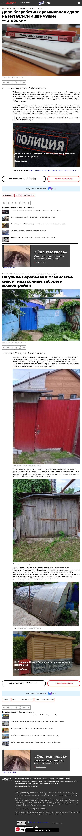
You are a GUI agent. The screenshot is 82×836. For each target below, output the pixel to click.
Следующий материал (42, 830)
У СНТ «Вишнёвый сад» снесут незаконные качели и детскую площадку (35, 735)
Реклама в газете (48, 779)
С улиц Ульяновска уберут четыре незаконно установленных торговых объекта (37, 721)
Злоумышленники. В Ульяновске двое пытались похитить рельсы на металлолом (38, 224)
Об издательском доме (23, 779)
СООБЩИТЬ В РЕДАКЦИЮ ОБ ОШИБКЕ (26, 786)
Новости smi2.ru (9, 267)
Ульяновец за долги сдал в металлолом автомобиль (28, 230)
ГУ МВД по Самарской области (12, 77)
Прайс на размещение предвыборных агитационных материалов (37, 783)
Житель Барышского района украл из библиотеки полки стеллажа (33, 237)
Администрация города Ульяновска (14, 342)
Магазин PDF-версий (63, 779)
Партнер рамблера (57, 823)
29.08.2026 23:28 (7, 274)
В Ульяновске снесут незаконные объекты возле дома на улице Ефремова (36, 742)
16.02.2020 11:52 (7, 8)
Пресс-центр (37, 779)
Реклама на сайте (71, 781)
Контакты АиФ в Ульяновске (54, 781)
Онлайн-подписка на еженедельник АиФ (29, 781)
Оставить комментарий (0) (64, 179)
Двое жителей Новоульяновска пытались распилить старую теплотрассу (45, 155)
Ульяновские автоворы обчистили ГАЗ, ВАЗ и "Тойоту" (53, 171)
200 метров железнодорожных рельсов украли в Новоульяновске (33, 217)
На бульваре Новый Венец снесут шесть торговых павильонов (43, 663)
